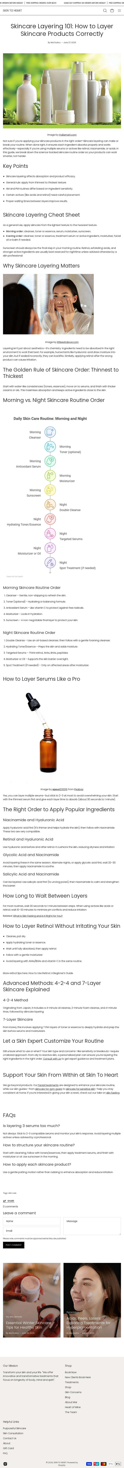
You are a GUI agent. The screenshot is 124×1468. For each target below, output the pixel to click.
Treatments (72, 1382)
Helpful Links (11, 1421)
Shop (68, 1365)
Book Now (71, 1372)
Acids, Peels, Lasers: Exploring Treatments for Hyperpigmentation (89, 1323)
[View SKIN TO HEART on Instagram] (5, 1464)
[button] (105, 10)
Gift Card (8, 1448)
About (6, 1443)
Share (11, 1200)
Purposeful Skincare (14, 1428)
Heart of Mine (73, 1407)
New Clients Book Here (78, 1377)
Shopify (61, 1465)
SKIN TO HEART (12, 10)
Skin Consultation (13, 1433)
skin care (12, 1193)
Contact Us (9, 1438)
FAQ (5, 1453)
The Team (71, 1412)
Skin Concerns (73, 1392)
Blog (67, 1397)
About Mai (71, 1402)
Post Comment (14, 1245)
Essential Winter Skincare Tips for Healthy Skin (28, 1325)
